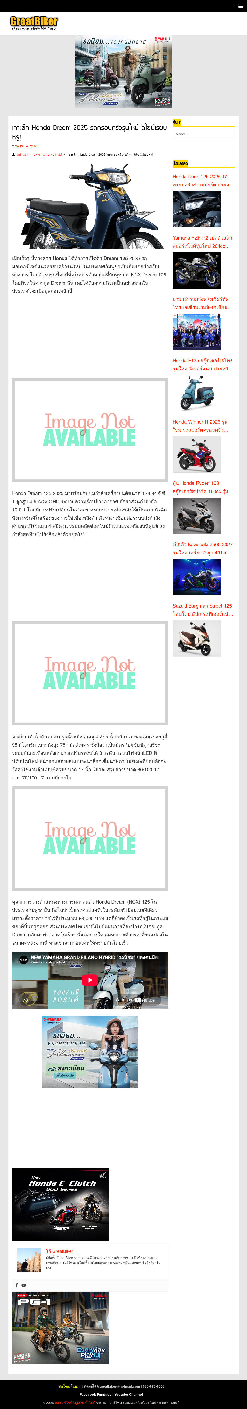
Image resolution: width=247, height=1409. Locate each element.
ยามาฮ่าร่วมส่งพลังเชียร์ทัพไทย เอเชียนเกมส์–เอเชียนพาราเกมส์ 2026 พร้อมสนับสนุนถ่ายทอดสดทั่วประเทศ (203, 303)
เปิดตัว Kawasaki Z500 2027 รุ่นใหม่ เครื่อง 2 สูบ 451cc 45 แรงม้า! (203, 549)
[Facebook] (17, 1285)
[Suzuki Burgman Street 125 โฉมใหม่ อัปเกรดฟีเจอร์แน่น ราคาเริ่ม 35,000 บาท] (197, 638)
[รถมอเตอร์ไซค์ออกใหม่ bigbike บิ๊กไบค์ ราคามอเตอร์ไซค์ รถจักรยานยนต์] (33, 24)
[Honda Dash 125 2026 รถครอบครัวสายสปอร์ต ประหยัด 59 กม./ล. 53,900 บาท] (197, 209)
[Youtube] (23, 1285)
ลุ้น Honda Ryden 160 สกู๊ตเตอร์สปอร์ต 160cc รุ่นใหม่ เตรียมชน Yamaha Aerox (200, 487)
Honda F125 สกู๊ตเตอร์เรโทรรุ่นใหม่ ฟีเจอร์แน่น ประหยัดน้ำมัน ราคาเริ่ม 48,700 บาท (203, 365)
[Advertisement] (94, 334)
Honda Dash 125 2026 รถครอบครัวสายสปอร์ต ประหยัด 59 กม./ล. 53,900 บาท (204, 181)
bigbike (78, 1402)
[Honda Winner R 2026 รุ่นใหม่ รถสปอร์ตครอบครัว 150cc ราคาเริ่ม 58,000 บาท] (197, 454)
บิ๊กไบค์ (90, 1402)
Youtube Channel (128, 1394)
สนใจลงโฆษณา (70, 1386)
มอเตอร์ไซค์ (63, 1402)
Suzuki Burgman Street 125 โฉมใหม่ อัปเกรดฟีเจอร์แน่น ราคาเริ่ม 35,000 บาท (202, 610)
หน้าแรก (22, 154)
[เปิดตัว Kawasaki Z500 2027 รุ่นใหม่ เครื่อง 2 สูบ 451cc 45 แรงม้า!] (197, 577)
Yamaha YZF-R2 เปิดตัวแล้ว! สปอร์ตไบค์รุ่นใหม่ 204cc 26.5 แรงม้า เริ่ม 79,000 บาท (203, 242)
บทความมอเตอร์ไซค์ (48, 154)
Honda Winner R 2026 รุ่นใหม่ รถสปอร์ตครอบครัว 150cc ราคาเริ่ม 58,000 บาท (202, 426)
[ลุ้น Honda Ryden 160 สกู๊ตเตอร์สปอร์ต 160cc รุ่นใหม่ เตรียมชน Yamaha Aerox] (197, 516)
